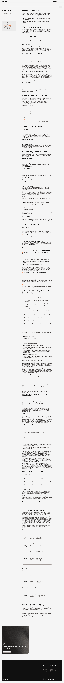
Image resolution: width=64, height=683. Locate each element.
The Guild (51, 671)
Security (51, 669)
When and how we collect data (8, 28)
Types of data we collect (7, 29)
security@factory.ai (26, 32)
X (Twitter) (44, 678)
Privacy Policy (25, 539)
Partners (51, 670)
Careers (47, 1)
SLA (55, 669)
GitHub (51, 678)
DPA (55, 670)
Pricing (35, 1)
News (39, 1)
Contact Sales (45, 671)
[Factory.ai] (5, 1)
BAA (55, 671)
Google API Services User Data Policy (38, 220)
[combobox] (60, 7)
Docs (50, 1)
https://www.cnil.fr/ (38, 288)
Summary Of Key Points (7, 27)
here (44, 360)
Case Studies (45, 669)
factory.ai (33, 18)
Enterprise (30, 1)
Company (42, 1)
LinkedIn (48, 678)
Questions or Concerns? (7, 26)
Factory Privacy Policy (7, 25)
